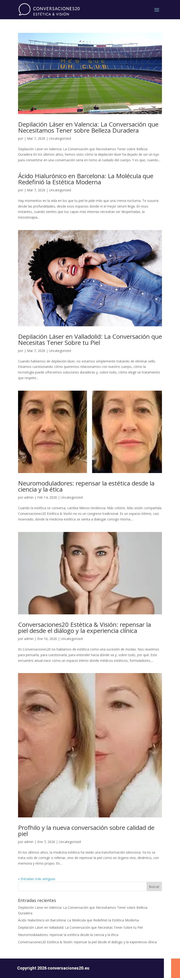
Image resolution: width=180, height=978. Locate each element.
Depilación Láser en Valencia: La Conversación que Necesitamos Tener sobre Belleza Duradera (88, 127)
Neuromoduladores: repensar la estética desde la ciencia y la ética (86, 486)
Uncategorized (60, 138)
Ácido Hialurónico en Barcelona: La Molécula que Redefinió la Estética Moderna (85, 179)
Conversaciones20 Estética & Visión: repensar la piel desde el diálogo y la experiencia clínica (84, 627)
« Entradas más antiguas (36, 879)
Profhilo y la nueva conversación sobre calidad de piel (86, 830)
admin (29, 497)
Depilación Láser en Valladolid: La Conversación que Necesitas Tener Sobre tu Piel (90, 339)
